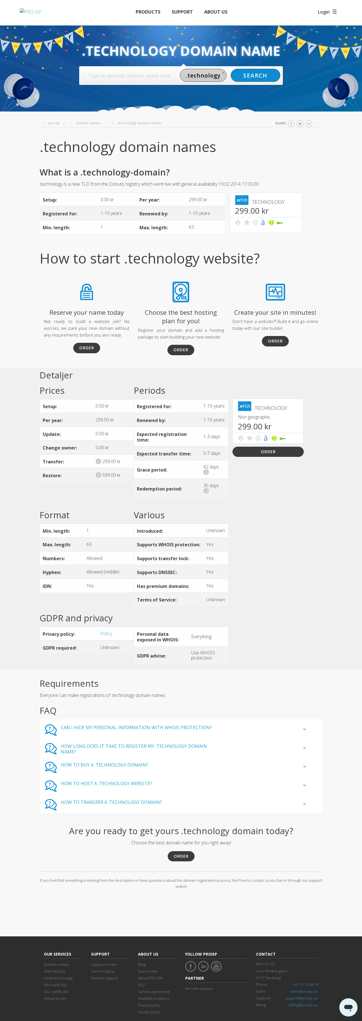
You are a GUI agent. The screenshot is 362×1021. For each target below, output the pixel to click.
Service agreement (154, 991)
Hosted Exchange (58, 978)
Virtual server (55, 998)
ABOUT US (215, 12)
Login (324, 12)
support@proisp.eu (301, 998)
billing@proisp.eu (303, 1004)
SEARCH (255, 75)
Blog (141, 964)
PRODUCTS (148, 12)
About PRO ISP (150, 978)
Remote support (104, 978)
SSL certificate (56, 991)
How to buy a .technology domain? (104, 765)
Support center (104, 964)
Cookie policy (149, 1011)
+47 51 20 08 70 (305, 984)
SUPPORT (182, 12)
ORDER (86, 347)
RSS (141, 984)
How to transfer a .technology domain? (111, 802)
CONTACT (266, 954)
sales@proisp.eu (304, 991)
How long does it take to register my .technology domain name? (134, 749)
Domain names (56, 964)
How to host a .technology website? (106, 783)
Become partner (199, 988)
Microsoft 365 (55, 984)
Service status (103, 971)
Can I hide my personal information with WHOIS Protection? (136, 727)
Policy (106, 633)
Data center (148, 971)
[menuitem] (148, 12)
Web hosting (54, 971)
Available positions (153, 998)
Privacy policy (149, 1005)
